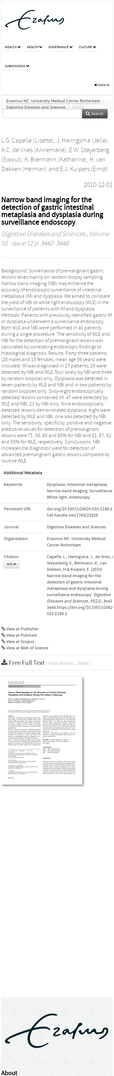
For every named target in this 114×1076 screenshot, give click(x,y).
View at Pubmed (21, 635)
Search (97, 113)
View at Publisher (22, 629)
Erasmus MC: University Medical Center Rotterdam (53, 101)
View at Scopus (19, 641)
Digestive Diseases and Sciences (36, 107)
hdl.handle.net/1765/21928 (72, 515)
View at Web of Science (26, 648)
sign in (103, 85)
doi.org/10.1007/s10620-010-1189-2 (79, 509)
